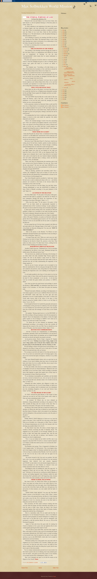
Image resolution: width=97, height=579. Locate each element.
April (64, 62)
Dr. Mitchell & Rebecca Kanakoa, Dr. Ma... (68, 85)
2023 (63, 33)
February (65, 66)
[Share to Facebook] (44, 562)
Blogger (54, 576)
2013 (63, 93)
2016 (63, 46)
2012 (63, 95)
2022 (63, 35)
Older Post (55, 567)
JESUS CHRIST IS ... (68, 79)
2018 (63, 43)
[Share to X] (43, 562)
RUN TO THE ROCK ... (69, 82)
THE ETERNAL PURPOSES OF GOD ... (69, 69)
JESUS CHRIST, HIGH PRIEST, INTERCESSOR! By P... (68, 75)
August (64, 55)
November (65, 50)
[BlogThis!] (42, 562)
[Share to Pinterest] (46, 562)
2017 (63, 44)
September (65, 53)
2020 (63, 39)
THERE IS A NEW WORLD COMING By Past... (69, 72)
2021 (63, 37)
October (65, 51)
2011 (63, 97)
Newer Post (24, 567)
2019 (63, 41)
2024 (63, 32)
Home (40, 567)
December (65, 48)
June (64, 59)
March (64, 64)
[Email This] (41, 562)
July (64, 57)
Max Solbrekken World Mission (46, 6)
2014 (63, 91)
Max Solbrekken (65, 105)
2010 (63, 99)
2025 (63, 30)
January (65, 87)
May (64, 61)
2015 (63, 90)
